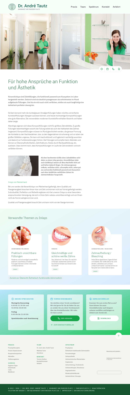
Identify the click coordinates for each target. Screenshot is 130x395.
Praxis (74, 6)
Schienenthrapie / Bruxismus (74, 368)
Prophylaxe (69, 348)
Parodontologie (70, 353)
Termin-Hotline (42, 359)
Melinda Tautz (41, 351)
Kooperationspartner (15, 353)
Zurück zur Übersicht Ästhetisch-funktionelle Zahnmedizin (36, 278)
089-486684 (66, 318)
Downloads (11, 368)
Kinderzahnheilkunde (72, 373)
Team (83, 6)
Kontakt (106, 6)
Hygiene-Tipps (13, 365)
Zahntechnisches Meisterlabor (75, 359)
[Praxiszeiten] (101, 69)
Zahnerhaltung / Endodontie (74, 365)
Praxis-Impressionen (15, 351)
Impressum (67, 391)
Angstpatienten (70, 370)
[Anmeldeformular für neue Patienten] (119, 69)
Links (10, 370)
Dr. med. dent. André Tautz (45, 348)
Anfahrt (116, 6)
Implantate (69, 362)
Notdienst (11, 372)
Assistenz (40, 353)
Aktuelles (11, 356)
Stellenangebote (13, 359)
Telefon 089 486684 (16, 391)
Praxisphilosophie (14, 348)
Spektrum (94, 6)
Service (11, 363)
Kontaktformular (42, 361)
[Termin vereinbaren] (107, 69)
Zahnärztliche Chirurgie (73, 376)
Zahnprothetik (70, 356)
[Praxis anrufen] (113, 69)
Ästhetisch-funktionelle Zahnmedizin (77, 351)
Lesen (15, 269)
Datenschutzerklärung (84, 391)
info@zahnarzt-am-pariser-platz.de (43, 391)
